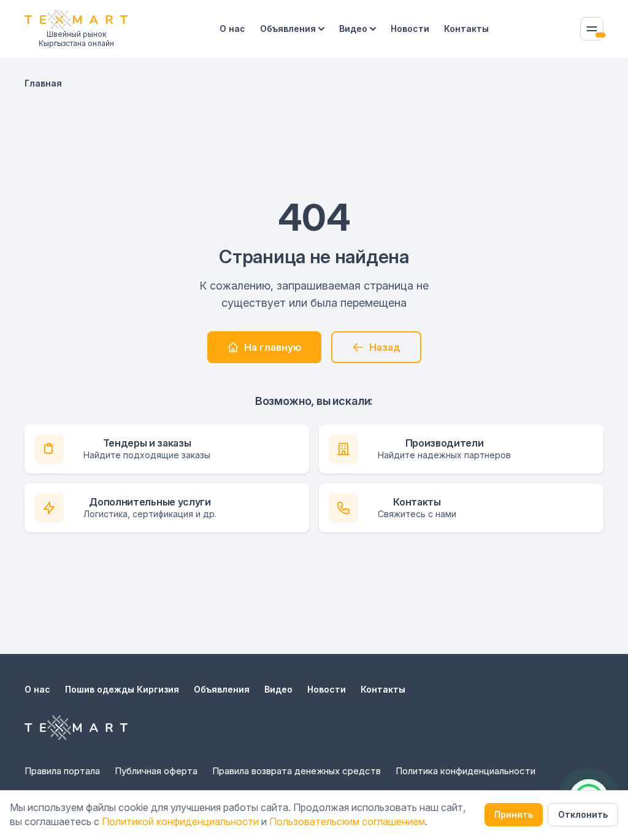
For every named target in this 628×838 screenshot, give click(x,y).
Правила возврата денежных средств (296, 771)
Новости (410, 28)
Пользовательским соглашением (347, 821)
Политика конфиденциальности (465, 771)
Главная (43, 83)
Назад (384, 347)
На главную (273, 347)
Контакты (466, 28)
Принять (513, 814)
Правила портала (62, 771)
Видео (353, 28)
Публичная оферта (156, 771)
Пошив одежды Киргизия (122, 689)
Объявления (288, 28)
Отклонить (583, 814)
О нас (232, 28)
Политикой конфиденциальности (180, 821)
